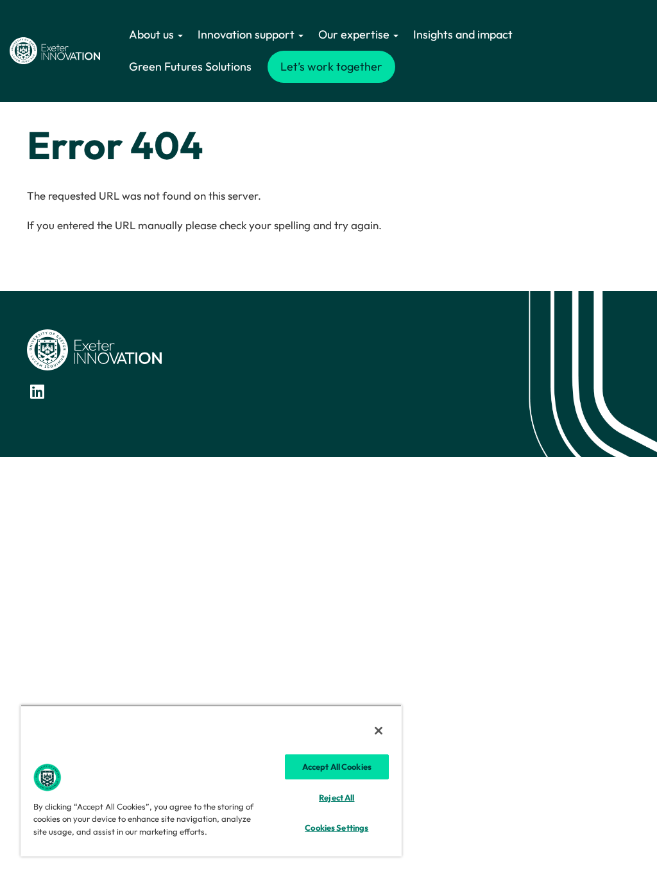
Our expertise (355, 34)
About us (152, 34)
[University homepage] (94, 349)
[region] (211, 780)
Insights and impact (463, 34)
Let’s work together (331, 66)
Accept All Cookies (336, 766)
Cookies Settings (336, 827)
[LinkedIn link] (37, 391)
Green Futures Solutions (190, 66)
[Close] (378, 730)
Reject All (336, 797)
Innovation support (247, 34)
